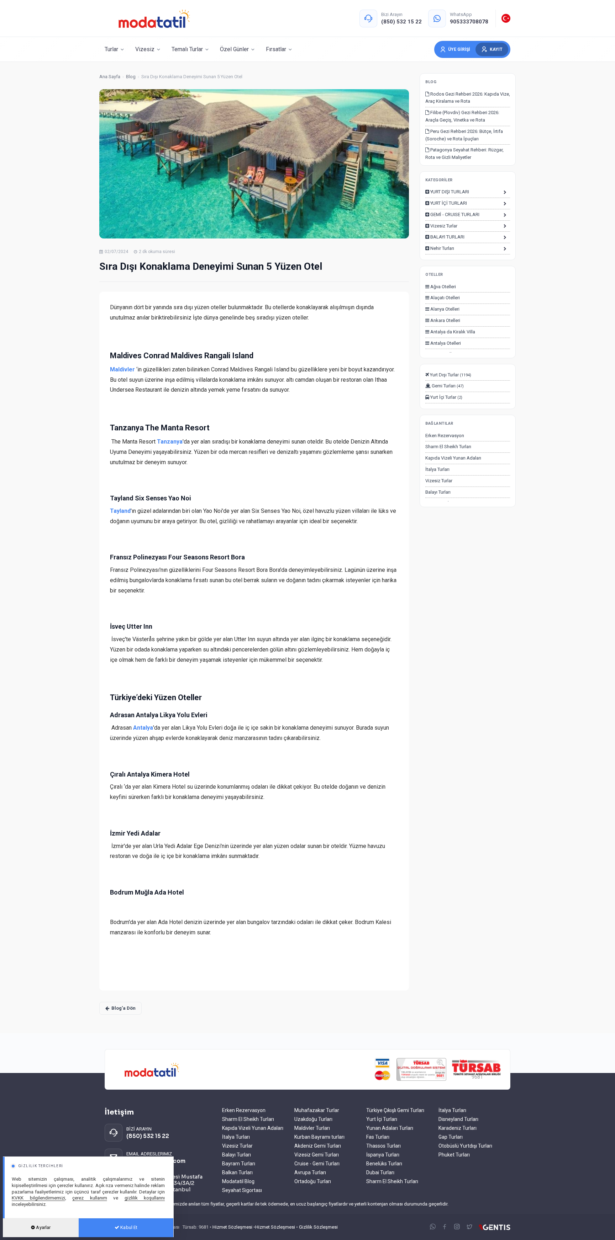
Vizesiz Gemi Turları (316, 1155)
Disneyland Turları (458, 1119)
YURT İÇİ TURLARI (448, 203)
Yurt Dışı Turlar (450, 374)
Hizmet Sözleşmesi (232, 1227)
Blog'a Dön (123, 1008)
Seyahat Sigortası (242, 1190)
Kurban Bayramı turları (319, 1137)
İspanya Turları (382, 1155)
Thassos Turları (383, 1146)
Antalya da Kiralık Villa (452, 331)
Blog (131, 76)
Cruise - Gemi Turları (317, 1163)
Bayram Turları (238, 1163)
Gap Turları (450, 1137)
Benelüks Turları (384, 1163)
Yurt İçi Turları (381, 1119)
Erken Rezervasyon (444, 435)
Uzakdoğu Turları (313, 1119)
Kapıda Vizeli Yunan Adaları (453, 458)
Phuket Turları (454, 1155)
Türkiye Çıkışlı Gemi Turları (395, 1110)
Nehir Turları (441, 248)
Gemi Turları (447, 385)
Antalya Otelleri (445, 343)
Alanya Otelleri (444, 309)
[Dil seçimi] (505, 18)
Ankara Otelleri (444, 320)
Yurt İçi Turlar (445, 397)
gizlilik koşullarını (145, 1198)
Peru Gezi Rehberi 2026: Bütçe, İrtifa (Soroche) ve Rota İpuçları (464, 135)
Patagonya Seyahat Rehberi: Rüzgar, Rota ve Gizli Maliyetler (464, 153)
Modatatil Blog (238, 1181)
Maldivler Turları (312, 1128)
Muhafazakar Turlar (316, 1110)
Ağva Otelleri (442, 286)
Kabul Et (128, 1227)
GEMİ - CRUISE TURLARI (454, 214)
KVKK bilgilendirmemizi (38, 1198)
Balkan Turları (237, 1172)
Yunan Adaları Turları (389, 1128)
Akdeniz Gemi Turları (317, 1146)
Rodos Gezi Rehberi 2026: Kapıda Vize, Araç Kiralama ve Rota (467, 97)
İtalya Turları (437, 469)
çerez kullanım (89, 1198)
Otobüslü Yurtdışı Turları (465, 1146)
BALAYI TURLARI (446, 237)
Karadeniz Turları (457, 1128)
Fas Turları (377, 1137)
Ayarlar (43, 1227)
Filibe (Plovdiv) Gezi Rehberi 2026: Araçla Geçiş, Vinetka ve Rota (462, 116)
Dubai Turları (380, 1172)
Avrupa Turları (310, 1172)
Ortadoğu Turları (312, 1181)
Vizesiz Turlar (443, 226)
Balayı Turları (438, 492)
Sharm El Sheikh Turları (448, 446)
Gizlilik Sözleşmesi (318, 1227)
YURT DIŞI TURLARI (449, 191)
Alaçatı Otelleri (444, 297)
